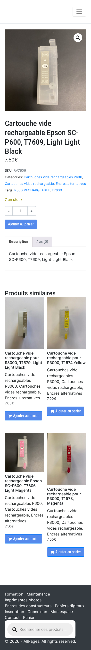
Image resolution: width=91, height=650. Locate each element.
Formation (14, 594)
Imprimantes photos (23, 599)
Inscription (14, 611)
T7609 (57, 190)
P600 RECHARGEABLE (32, 190)
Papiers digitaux (69, 605)
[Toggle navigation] (79, 12)
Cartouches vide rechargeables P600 (53, 177)
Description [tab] (18, 241)
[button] (78, 37)
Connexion (37, 611)
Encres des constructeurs (28, 605)
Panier (28, 617)
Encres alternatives (71, 184)
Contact (12, 617)
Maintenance (38, 594)
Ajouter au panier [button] (26, 415)
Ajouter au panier (21, 224)
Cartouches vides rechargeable (29, 184)
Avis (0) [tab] (42, 241)
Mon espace (61, 611)
